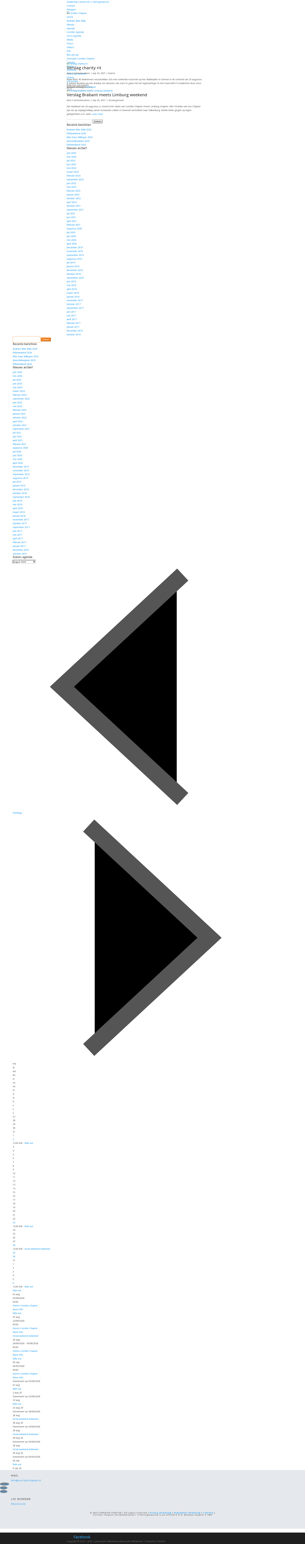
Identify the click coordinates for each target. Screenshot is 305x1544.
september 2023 (75, 179)
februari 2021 (73, 224)
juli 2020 (71, 232)
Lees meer (90, 86)
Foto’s (70, 43)
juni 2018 (71, 281)
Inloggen (71, 9)
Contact (71, 5)
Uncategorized (116, 100)
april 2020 (72, 243)
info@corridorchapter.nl (26, 1480)
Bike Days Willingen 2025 (80, 137)
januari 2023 (73, 194)
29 (14, 1252)
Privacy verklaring (160, 1512)
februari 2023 (73, 190)
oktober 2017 (74, 304)
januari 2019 (73, 266)
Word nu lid (18, 1503)
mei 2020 (71, 239)
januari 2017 (73, 326)
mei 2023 (71, 186)
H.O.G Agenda (74, 35)
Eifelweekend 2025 (76, 144)
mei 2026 (71, 156)
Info (69, 50)
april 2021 (72, 221)
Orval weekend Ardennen (37, 1248)
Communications (81, 73)
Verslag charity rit (84, 68)
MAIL (14, 1475)
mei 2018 (71, 285)
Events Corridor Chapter (25, 1305)
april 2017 (72, 319)
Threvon (161, 1541)
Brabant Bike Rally (76, 20)
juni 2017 (71, 311)
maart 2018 (73, 292)
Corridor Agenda (75, 32)
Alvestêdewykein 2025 (78, 140)
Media (70, 39)
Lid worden (20, 1499)
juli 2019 (71, 262)
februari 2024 (73, 175)
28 (14, 1245)
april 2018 (72, 289)
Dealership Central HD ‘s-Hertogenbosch (88, 1)
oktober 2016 (74, 334)
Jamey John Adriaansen (131, 1541)
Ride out (28, 1142)
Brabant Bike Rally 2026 (79, 129)
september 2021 (75, 209)
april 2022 (72, 202)
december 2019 (75, 247)
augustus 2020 (74, 228)
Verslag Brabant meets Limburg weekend (107, 95)
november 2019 (75, 251)
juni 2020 (71, 236)
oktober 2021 (74, 205)
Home (70, 16)
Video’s (70, 47)
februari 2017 (73, 323)
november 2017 (75, 300)
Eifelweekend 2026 (76, 133)
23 (14, 1222)
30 (14, 1256)
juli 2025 (71, 160)
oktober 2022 (74, 198)
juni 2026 (71, 152)
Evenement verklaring (187, 1512)
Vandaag (17, 812)
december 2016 (75, 330)
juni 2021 (71, 217)
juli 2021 (71, 213)
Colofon (208, 1512)
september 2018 (75, 277)
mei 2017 (71, 315)
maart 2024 (73, 171)
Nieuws (70, 24)
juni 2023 (71, 183)
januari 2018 (73, 296)
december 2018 (75, 270)
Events (111, 73)
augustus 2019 (74, 258)
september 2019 (75, 255)
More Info (18, 1309)
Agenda (71, 28)
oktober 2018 (74, 273)
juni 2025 (71, 164)
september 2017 (75, 307)
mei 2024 (71, 167)
